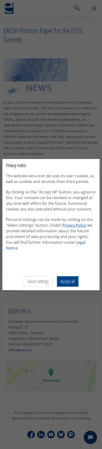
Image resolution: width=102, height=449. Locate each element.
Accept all (67, 281)
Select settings (38, 281)
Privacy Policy (74, 225)
